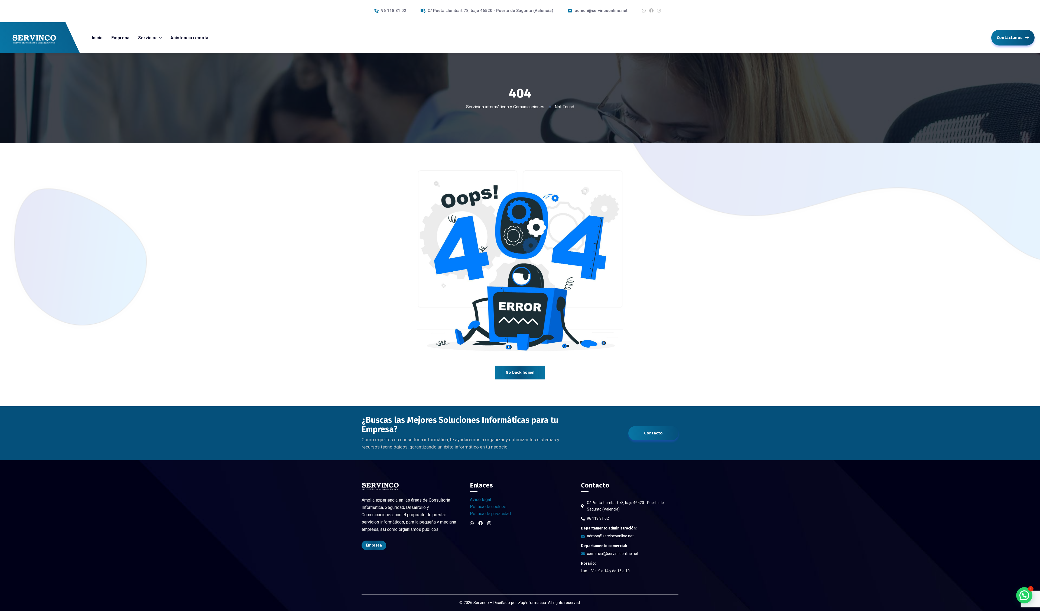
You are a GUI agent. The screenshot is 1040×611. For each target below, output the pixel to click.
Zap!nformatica (532, 602)
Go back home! (520, 372)
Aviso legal (480, 499)
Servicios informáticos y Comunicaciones (505, 106)
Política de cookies (488, 506)
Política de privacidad (490, 513)
